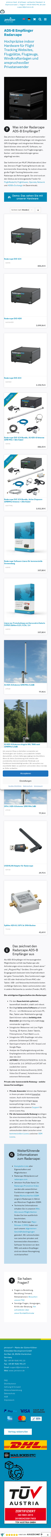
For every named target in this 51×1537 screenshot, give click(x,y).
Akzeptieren (25, 773)
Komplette (19, 1166)
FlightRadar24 (10, 182)
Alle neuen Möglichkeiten (25, 1212)
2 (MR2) (25, 1225)
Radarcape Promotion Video (26, 1186)
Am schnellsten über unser (25, 1309)
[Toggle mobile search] (40, 19)
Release (18, 1225)
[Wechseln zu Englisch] (24, 19)
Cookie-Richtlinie (15, 786)
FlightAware (22, 182)
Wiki (38, 1208)
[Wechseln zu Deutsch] (29, 19)
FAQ (6, 1380)
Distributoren (10, 1383)
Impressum (38, 786)
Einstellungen (25, 781)
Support (35, 1107)
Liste (26, 1166)
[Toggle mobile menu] (45, 19)
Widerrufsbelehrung (13, 1390)
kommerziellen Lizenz (19, 1133)
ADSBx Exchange (15, 185)
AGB (6, 1396)
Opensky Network (37, 182)
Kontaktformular (26, 1313)
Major (34, 1222)
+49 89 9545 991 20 (16, 1360)
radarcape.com (20, 1179)
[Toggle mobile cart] (34, 19)
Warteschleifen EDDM (29, 1195)
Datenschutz (28, 786)
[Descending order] (38, 210)
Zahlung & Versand (12, 1387)
